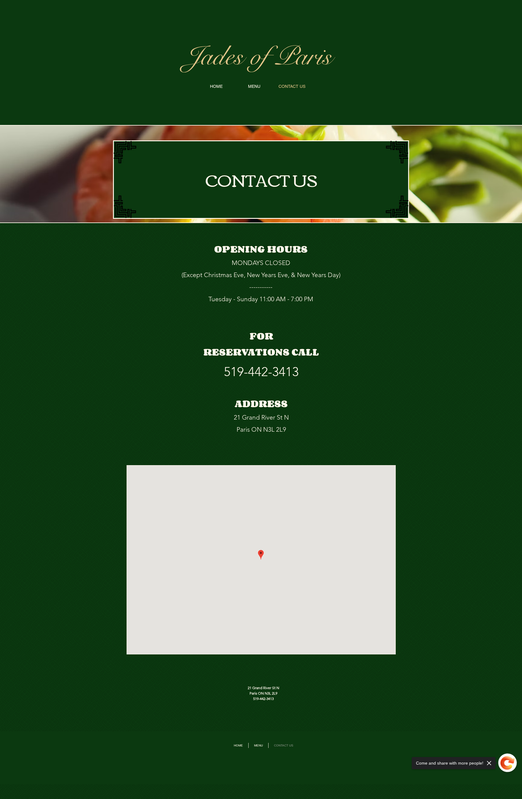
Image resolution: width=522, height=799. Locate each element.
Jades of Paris (258, 56)
